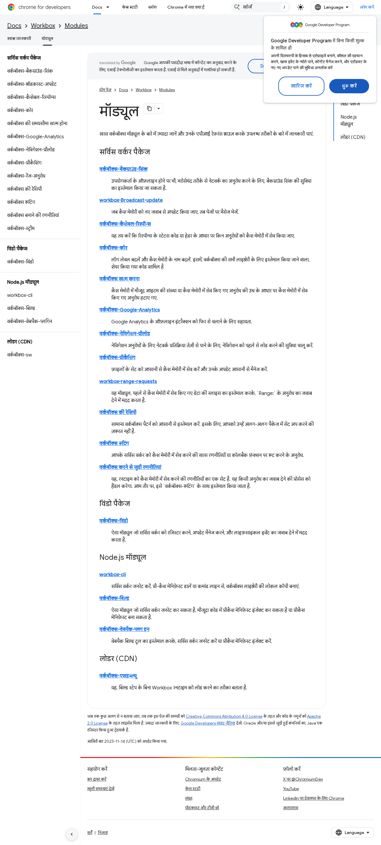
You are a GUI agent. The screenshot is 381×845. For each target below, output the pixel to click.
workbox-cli (112, 575)
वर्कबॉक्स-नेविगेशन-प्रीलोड (124, 334)
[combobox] (261, 7)
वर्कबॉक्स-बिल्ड (114, 598)
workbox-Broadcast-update (131, 200)
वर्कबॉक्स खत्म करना (119, 279)
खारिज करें (301, 86)
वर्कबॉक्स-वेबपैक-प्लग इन (124, 629)
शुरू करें (349, 86)
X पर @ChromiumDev (303, 779)
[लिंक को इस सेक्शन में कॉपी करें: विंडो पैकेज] (136, 504)
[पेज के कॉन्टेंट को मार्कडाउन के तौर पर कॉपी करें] (149, 108)
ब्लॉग (152, 7)
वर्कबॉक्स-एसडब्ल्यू (118, 676)
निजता (103, 832)
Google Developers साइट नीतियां (208, 723)
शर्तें (89, 832)
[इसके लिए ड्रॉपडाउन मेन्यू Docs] (109, 7)
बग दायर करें (96, 779)
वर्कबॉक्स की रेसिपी (117, 412)
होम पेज (105, 89)
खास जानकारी (19, 38)
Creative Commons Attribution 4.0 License (224, 716)
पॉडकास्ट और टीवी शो (202, 807)
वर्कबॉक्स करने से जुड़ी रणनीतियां (130, 467)
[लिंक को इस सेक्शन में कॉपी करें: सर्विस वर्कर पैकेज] (156, 152)
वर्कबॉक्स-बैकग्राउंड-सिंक (123, 169)
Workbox (43, 26)
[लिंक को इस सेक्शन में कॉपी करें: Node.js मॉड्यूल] (152, 558)
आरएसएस (290, 807)
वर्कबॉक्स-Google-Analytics (129, 310)
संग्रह (189, 798)
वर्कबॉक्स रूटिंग (114, 443)
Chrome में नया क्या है (185, 7)
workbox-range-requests (128, 381)
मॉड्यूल (47, 38)
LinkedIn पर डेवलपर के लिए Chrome (313, 798)
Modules (76, 26)
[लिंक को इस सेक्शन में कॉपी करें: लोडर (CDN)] (143, 659)
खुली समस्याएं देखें (100, 788)
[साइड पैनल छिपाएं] (72, 834)
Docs (97, 7)
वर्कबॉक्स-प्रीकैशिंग (117, 358)
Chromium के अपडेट (203, 779)
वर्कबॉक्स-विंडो (113, 521)
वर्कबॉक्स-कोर (113, 248)
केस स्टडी (130, 7)
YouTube (291, 788)
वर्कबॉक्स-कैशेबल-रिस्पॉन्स (125, 224)
